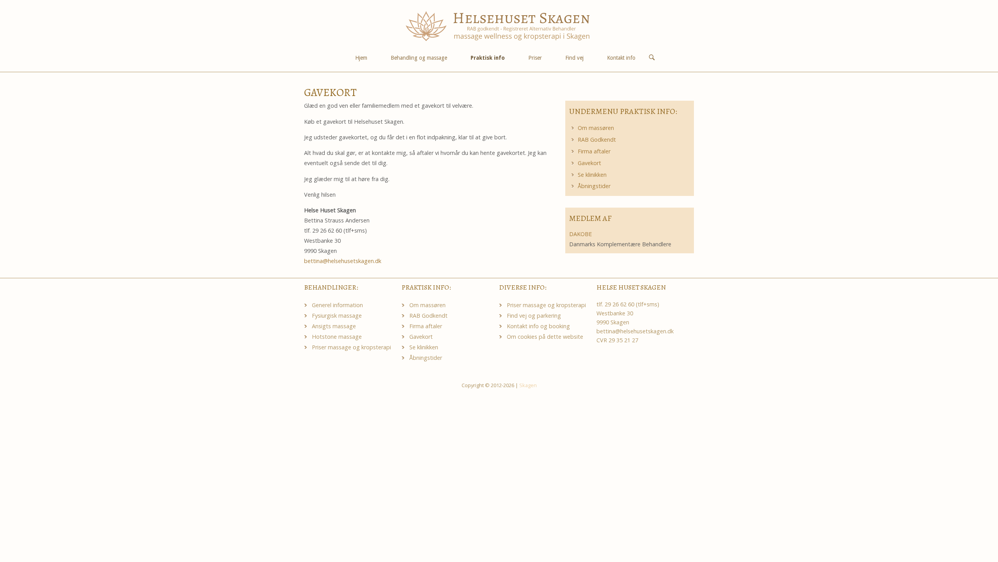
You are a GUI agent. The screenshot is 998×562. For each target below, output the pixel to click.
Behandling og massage (419, 58)
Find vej (574, 58)
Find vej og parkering (534, 315)
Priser (535, 58)
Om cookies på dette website (545, 336)
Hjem (361, 58)
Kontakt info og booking (538, 326)
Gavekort (589, 163)
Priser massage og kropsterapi (351, 347)
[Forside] (499, 25)
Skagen (528, 385)
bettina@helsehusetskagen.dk (342, 261)
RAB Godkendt (597, 139)
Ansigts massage (334, 326)
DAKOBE (580, 234)
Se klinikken (592, 174)
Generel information (337, 305)
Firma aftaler (594, 151)
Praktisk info (488, 58)
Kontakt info (621, 58)
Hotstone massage (337, 336)
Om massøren (596, 128)
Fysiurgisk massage (337, 315)
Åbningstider (594, 186)
